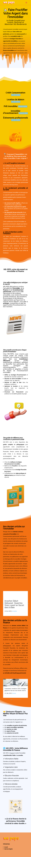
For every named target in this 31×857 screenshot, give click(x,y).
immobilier (14, 611)
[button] (28, 603)
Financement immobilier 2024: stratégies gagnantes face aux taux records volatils (15, 689)
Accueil (6, 847)
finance (14, 693)
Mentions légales (8, 849)
